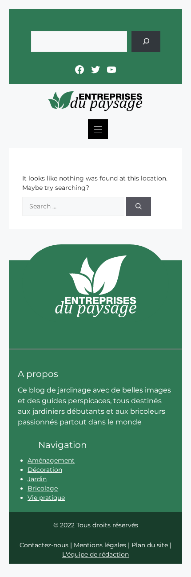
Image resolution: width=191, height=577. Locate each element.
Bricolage (43, 488)
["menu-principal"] (98, 129)
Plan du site (149, 545)
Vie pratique (46, 498)
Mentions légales (100, 545)
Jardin (37, 479)
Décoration (45, 470)
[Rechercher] (145, 41)
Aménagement (51, 460)
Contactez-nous (44, 545)
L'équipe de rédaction (95, 554)
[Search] (138, 206)
